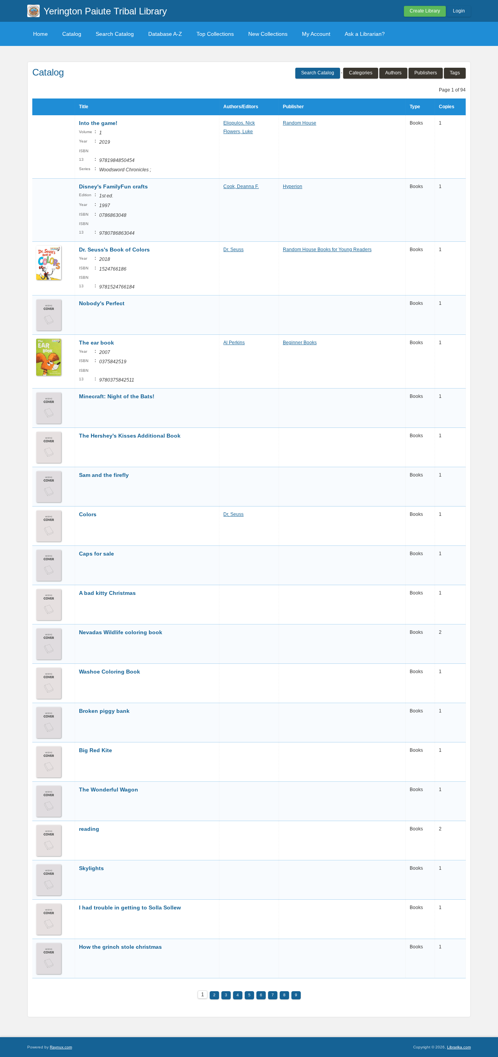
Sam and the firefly (104, 475)
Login (459, 11)
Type (415, 106)
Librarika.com (459, 1047)
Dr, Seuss (233, 514)
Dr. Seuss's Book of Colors (114, 249)
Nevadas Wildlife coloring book (120, 632)
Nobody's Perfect (101, 303)
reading (89, 829)
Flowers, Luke (238, 131)
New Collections (268, 34)
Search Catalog (115, 34)
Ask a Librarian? (365, 34)
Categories (360, 73)
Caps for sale (96, 553)
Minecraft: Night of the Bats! (116, 396)
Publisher (293, 106)
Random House (299, 123)
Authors (393, 73)
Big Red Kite (95, 750)
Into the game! (98, 123)
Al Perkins (234, 342)
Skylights (91, 868)
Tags (455, 73)
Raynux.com (61, 1047)
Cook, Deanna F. (241, 186)
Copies (446, 106)
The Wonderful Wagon (108, 789)
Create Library (425, 11)
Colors (87, 514)
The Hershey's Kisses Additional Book (130, 436)
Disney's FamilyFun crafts (113, 186)
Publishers (425, 73)
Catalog (71, 34)
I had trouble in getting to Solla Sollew (130, 907)
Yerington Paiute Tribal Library (105, 11)
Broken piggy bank (104, 711)
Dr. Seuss (233, 249)
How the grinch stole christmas (120, 947)
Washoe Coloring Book (109, 671)
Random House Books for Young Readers (327, 249)
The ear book (96, 342)
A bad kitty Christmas (107, 593)
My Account (316, 34)
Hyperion (292, 186)
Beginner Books (300, 342)
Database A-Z (165, 34)
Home (40, 34)
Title (83, 106)
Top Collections (215, 34)
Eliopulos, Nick (239, 123)
